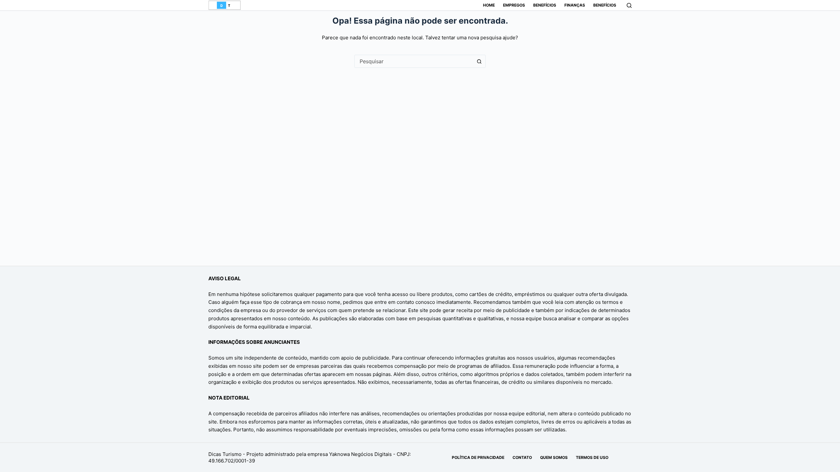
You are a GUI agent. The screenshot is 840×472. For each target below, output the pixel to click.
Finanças (574, 5)
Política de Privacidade (478, 457)
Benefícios (544, 5)
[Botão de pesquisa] (479, 61)
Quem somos (554, 457)
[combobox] (414, 61)
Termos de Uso (592, 457)
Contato (522, 457)
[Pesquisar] (629, 5)
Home (489, 5)
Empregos (514, 5)
